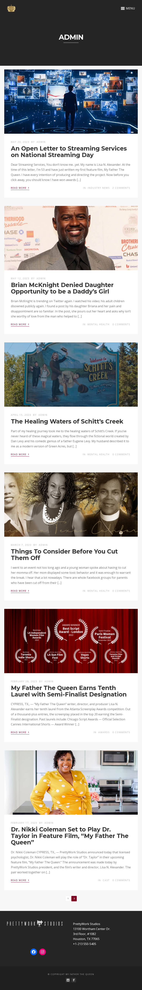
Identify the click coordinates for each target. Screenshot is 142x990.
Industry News (99, 187)
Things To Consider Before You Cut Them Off (64, 554)
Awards (104, 732)
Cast (106, 880)
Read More (20, 188)
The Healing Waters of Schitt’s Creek (67, 421)
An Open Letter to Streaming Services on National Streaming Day (69, 152)
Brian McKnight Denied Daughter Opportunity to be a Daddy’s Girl (62, 288)
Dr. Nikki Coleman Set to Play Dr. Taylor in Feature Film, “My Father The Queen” (70, 836)
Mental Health (98, 324)
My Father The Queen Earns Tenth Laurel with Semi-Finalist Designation (69, 691)
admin (41, 142)
